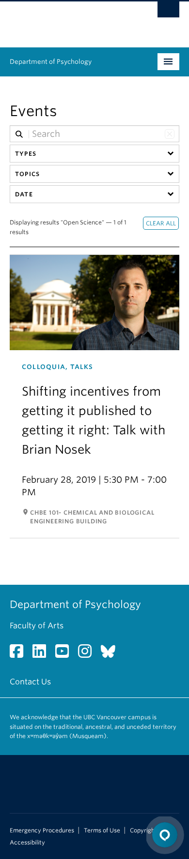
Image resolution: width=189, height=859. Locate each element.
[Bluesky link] (112, 654)
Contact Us (30, 681)
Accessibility (27, 842)
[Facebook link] (20, 654)
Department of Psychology (51, 61)
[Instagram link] (88, 654)
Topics (27, 174)
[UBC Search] (168, 12)
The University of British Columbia (69, 19)
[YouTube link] (65, 654)
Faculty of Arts (36, 625)
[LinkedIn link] (42, 654)
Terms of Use (102, 830)
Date (24, 194)
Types (25, 153)
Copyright (143, 830)
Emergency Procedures (42, 830)
